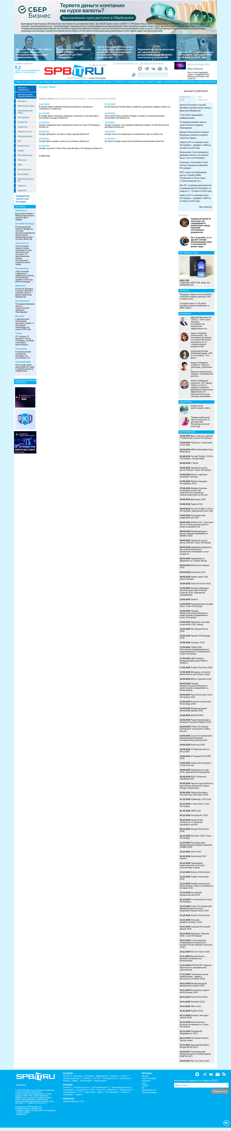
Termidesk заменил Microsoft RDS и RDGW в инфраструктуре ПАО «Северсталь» (73, 53)
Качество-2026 (198, 745)
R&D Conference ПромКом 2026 (193, 778)
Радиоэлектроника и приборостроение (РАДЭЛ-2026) (195, 721)
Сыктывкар (21, 349)
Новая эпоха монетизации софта (200, 407)
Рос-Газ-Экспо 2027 (200, 1061)
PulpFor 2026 (197, 1011)
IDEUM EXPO (197, 715)
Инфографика (187, 82)
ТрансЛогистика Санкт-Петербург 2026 (196, 696)
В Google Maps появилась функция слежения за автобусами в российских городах (69, 117)
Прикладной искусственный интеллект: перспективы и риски (192, 865)
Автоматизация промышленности (26, 95)
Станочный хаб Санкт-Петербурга (196, 900)
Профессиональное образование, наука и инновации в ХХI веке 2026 (196, 885)
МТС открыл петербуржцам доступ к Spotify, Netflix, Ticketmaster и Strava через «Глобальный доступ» (193, 176)
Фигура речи (124, 1078)
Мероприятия (60, 82)
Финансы (22, 160)
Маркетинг (23, 127)
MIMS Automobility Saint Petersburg (196, 450)
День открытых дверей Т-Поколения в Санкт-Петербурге (196, 437)
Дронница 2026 (198, 499)
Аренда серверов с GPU (73, 1101)
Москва (145, 1076)
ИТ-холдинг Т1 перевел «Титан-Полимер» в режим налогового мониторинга (24, 340)
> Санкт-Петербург (96, 78)
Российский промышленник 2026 (191, 893)
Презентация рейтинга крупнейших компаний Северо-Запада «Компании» (196, 785)
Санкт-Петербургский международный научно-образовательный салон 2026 (196, 908)
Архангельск (21, 243)
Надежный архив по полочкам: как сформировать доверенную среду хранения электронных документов (156, 53)
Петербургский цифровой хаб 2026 (192, 516)
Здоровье (22, 190)
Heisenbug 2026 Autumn (193, 857)
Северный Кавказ (149, 1092)
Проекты (74, 82)
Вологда (19, 316)
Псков (18, 333)
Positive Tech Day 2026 (201, 667)
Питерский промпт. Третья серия (194, 1039)
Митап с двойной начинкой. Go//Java (193, 475)
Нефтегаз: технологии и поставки (196, 443)
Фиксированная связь (25, 112)
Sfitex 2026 (196, 1006)
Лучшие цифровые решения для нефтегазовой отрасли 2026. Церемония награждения (194, 591)
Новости (20, 82)
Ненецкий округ (23, 362)
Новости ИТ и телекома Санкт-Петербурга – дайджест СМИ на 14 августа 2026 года (195, 198)
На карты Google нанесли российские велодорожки (130, 141)
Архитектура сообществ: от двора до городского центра (191, 822)
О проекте (21, 1085)
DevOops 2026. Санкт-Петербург (196, 837)
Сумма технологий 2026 (194, 878)
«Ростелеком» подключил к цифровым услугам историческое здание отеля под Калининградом (24, 276)
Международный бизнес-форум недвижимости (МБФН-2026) (194, 533)
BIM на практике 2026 (201, 679)
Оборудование (25, 136)
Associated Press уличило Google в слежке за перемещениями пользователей (135, 117)
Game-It (194, 599)
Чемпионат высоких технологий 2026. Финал (195, 623)
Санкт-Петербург (149, 1078)
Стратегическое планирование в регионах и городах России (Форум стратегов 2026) (196, 943)
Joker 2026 (196, 852)
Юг (143, 1088)
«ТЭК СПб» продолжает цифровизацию (191, 116)
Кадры (21, 151)
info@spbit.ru (21, 1114)
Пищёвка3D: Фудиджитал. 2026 (191, 1032)
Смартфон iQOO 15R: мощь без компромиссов (195, 282)
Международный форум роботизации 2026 (193, 984)
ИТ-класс (183, 216)
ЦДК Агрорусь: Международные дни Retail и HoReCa (194, 660)
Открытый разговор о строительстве (195, 764)
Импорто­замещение (23, 89)
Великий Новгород (24, 224)
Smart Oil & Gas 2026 (201, 583)
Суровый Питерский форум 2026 (195, 928)
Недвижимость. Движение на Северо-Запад (193, 559)
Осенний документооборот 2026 (191, 921)
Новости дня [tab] (185, 98)
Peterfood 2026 (198, 1002)
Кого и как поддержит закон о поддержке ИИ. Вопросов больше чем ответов (199, 75)
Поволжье (146, 1081)
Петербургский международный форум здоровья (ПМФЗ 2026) (196, 845)
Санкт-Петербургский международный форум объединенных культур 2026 (196, 738)
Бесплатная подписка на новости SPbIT (196, 1080)
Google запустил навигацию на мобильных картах (129, 134)
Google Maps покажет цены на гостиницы (59, 141)
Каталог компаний (206, 82)
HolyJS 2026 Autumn (200, 915)
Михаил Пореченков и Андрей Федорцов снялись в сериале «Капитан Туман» (194, 135)
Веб (92, 1090)
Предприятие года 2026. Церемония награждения (195, 771)
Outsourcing (23, 146)
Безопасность (24, 169)
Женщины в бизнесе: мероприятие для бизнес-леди (195, 673)
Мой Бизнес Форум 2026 (194, 566)
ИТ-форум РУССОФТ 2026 (195, 757)
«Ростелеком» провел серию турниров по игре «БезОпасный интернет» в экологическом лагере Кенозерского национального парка (23, 255)
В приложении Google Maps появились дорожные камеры (133, 107)
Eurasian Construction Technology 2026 (195, 702)
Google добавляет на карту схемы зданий (59, 134)
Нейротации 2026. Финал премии (194, 578)
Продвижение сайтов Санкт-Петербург (23, 199)
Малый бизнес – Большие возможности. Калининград (193, 958)
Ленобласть (21, 210)
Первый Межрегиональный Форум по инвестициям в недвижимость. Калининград (194, 687)
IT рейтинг (118, 82)
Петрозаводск (22, 301)
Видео (159, 82)
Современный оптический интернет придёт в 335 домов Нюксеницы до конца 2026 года (24, 324)
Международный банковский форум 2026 (193, 709)
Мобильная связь (26, 106)
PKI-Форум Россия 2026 (194, 630)
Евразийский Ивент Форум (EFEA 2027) (195, 1046)
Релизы (150, 82)
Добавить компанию (196, 91)
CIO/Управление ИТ (25, 180)
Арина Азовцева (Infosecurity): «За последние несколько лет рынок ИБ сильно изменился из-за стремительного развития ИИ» (115, 52)
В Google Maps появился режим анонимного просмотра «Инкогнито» (66, 108)
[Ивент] (25, 397)
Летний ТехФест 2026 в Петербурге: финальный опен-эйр (196, 510)
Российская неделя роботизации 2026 (194, 991)
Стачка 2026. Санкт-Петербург (195, 805)
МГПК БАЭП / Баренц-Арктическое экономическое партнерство (196, 967)
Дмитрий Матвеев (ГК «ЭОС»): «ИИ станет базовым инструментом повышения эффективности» (34, 53)
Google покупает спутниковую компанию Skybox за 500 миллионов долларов (137, 126)
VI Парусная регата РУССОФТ (195, 750)
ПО (19, 141)
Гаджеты (22, 186)
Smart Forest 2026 (199, 997)
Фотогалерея (172, 82)
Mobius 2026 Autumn (200, 872)
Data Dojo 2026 (198, 572)
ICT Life (97, 1078)
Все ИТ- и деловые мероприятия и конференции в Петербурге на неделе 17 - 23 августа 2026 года (195, 188)
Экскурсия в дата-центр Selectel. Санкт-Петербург (195, 469)
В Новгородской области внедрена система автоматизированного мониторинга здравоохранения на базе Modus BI (26, 233)
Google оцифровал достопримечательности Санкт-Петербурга (69, 125)
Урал (144, 1083)
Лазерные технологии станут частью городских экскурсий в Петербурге (194, 165)
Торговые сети (25, 132)
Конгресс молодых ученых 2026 (194, 1016)
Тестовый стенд (135, 82)
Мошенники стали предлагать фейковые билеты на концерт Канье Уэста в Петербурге (194, 155)
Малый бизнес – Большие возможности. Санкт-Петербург (194, 1024)
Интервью (45, 82)
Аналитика (32, 82)
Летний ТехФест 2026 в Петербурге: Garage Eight (196, 457)
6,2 (18, 67)
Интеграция (23, 117)
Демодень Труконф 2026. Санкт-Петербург (194, 934)
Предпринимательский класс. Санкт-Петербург (196, 605)
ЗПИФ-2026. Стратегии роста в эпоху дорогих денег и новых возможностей (196, 524)
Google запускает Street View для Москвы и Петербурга (66, 148)
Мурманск (20, 286)
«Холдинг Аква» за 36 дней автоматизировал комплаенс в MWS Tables (194, 305)
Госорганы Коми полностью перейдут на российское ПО (23, 355)
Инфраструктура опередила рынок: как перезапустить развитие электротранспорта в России (193, 491)
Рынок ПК (22, 122)
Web (20, 165)
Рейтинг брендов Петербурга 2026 (193, 482)
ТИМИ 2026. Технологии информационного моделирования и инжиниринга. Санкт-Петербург (195, 650)
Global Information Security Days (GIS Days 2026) (194, 793)
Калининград (21, 268)
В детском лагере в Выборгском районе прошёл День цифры (24, 216)
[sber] (115, 17)
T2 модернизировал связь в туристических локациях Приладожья (25, 308)
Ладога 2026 (197, 504)
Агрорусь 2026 (198, 642)
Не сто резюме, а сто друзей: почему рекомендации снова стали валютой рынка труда (201, 242)
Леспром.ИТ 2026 (199, 815)
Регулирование (25, 155)
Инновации (23, 174)
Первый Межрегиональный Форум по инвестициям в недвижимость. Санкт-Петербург (194, 614)
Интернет (22, 101)
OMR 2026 (196, 811)
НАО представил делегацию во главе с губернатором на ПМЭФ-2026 (24, 368)
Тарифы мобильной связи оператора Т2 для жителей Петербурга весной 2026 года (200, 422)
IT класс (85, 82)
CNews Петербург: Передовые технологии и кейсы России (195, 729)
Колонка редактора (198, 64)
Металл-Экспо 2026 (200, 952)
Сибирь (145, 1085)
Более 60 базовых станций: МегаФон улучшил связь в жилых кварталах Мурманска (24, 293)
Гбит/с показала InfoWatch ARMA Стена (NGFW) (27, 71)
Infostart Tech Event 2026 (194, 830)
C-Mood (194, 463)
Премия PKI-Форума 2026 (195, 637)
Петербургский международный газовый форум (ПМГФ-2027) (195, 1054)
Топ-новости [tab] (202, 98)
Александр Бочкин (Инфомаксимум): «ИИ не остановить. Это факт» (201, 354)
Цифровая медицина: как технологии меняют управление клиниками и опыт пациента (196, 550)
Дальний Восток (149, 1090)
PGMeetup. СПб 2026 (201, 799)
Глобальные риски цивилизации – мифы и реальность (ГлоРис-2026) (194, 976)
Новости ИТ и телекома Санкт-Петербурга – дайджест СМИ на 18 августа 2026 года (196, 55)
